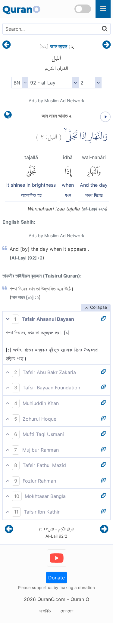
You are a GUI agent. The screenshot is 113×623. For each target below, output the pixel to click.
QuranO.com (51, 599)
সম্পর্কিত (45, 610)
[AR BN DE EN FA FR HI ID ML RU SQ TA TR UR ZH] (19, 82)
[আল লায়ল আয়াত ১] (6, 45)
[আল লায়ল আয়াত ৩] (106, 45)
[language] (8, 116)
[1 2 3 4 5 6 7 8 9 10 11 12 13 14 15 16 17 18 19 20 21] (90, 82)
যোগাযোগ (67, 610)
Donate (56, 578)
